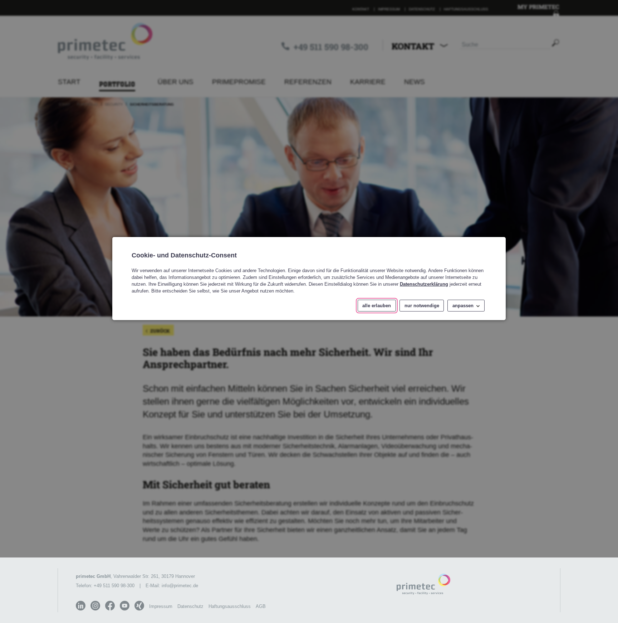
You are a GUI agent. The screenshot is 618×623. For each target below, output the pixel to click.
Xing (139, 605)
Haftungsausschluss (230, 606)
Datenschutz (190, 606)
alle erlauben (376, 305)
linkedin (80, 605)
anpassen (463, 305)
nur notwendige (421, 305)
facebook (110, 605)
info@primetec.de (180, 585)
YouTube (124, 605)
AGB (261, 606)
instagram (95, 605)
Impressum (160, 606)
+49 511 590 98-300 (114, 585)
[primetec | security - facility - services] (423, 585)
